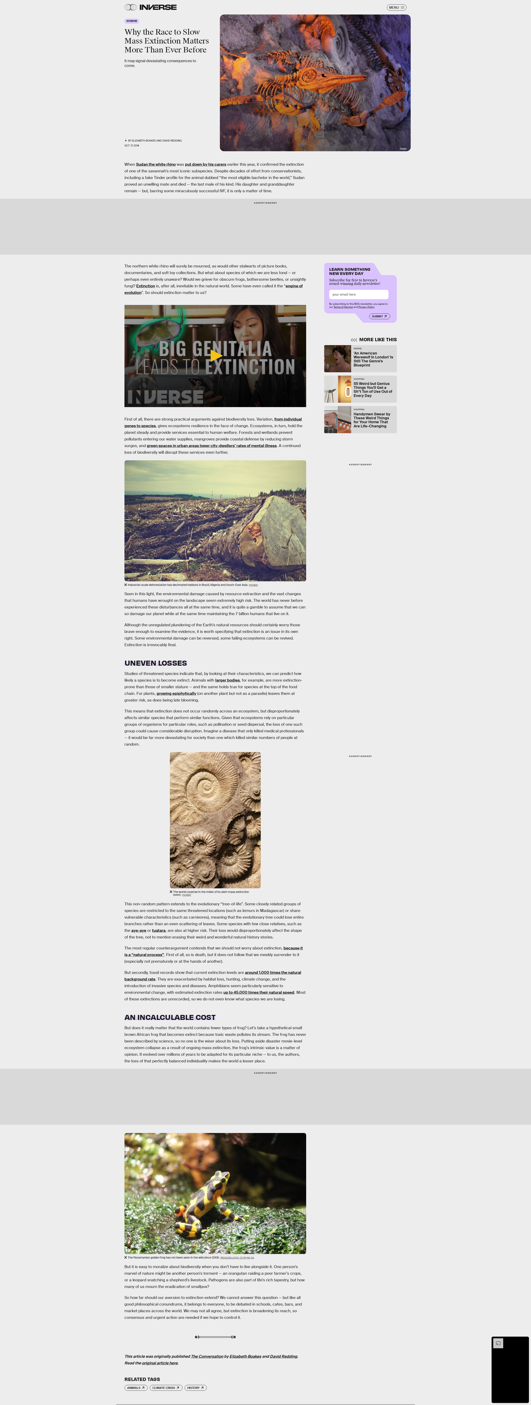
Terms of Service (343, 307)
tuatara (159, 930)
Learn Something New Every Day (349, 270)
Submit (377, 316)
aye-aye (138, 930)
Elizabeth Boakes (245, 1356)
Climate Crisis (163, 1388)
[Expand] (496, 1340)
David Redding (283, 1356)
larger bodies (227, 680)
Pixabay (403, 148)
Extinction (145, 286)
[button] (215, 356)
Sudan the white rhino (156, 164)
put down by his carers (205, 164)
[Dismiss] (524, 1340)
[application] (215, 356)
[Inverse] (158, 7)
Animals (133, 1388)
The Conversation (207, 1356)
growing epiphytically (176, 693)
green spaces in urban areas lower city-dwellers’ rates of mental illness (212, 445)
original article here (160, 1363)
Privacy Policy (366, 307)
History (193, 1388)
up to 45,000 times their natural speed (258, 992)
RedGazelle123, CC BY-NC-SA (237, 1257)
